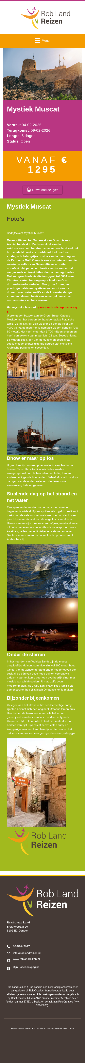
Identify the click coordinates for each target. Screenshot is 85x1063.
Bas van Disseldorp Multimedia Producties (47, 1028)
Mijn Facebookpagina (26, 967)
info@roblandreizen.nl (27, 952)
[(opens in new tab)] (42, 1048)
